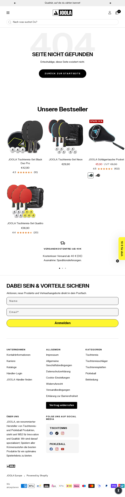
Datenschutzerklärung (58, 371)
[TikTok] (56, 433)
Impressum (52, 355)
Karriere (11, 361)
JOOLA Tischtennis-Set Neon (66, 159)
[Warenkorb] (116, 12)
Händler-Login (14, 373)
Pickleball (90, 373)
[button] (121, 248)
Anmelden (63, 323)
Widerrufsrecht (54, 383)
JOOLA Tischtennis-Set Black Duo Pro (25, 161)
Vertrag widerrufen (61, 405)
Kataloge (12, 367)
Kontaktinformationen (18, 355)
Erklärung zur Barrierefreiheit (62, 396)
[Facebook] (51, 433)
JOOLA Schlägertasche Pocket (106, 159)
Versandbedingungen (58, 390)
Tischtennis (91, 355)
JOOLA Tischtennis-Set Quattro (25, 223)
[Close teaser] (117, 261)
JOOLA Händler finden (19, 379)
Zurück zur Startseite (63, 73)
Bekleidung (91, 379)
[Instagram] (62, 433)
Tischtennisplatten (95, 367)
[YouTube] (62, 449)
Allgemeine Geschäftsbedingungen (59, 363)
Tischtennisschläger (96, 361)
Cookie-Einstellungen (58, 377)
